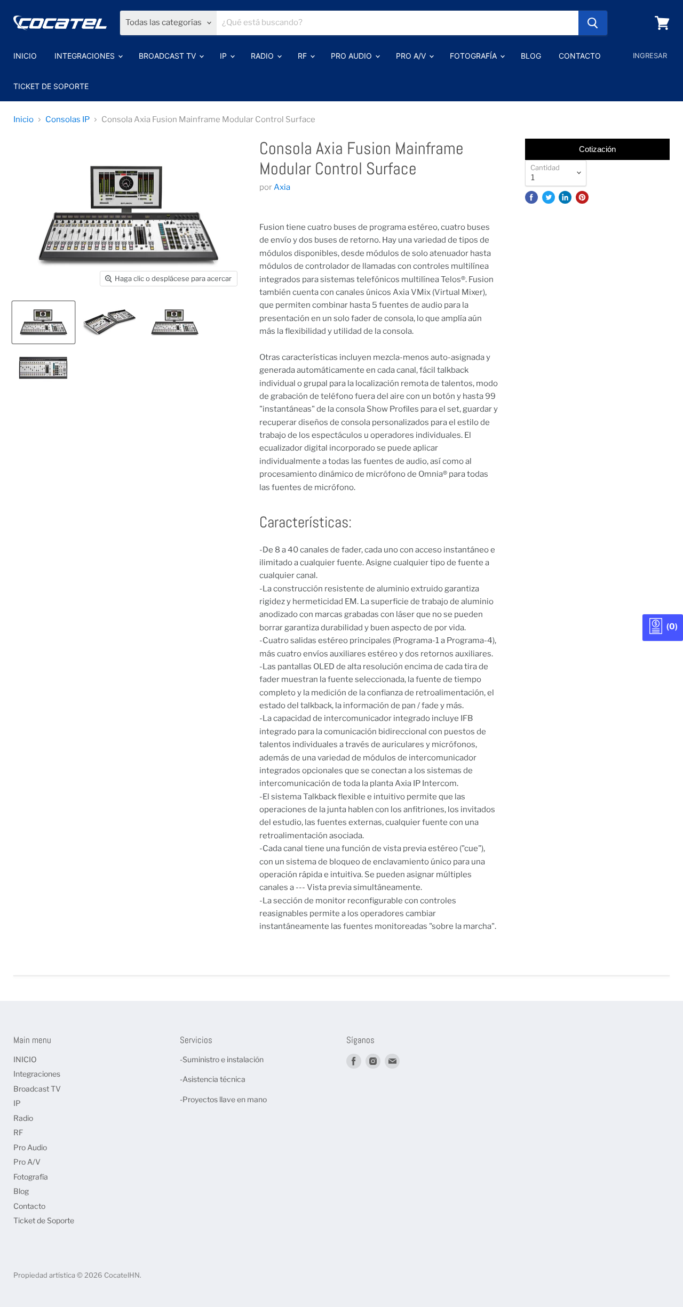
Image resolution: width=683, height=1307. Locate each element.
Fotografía (474, 55)
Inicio (23, 119)
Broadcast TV (168, 55)
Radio (263, 55)
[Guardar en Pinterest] (582, 197)
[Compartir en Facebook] (531, 197)
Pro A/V (412, 55)
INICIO (25, 55)
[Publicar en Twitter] (548, 197)
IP (224, 55)
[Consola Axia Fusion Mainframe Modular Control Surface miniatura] (43, 322)
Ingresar (650, 55)
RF (303, 55)
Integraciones (85, 55)
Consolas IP (67, 119)
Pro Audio (352, 55)
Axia (282, 187)
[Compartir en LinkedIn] (565, 197)
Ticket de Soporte (51, 86)
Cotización (597, 149)
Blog (531, 55)
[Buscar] (592, 23)
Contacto (580, 55)
